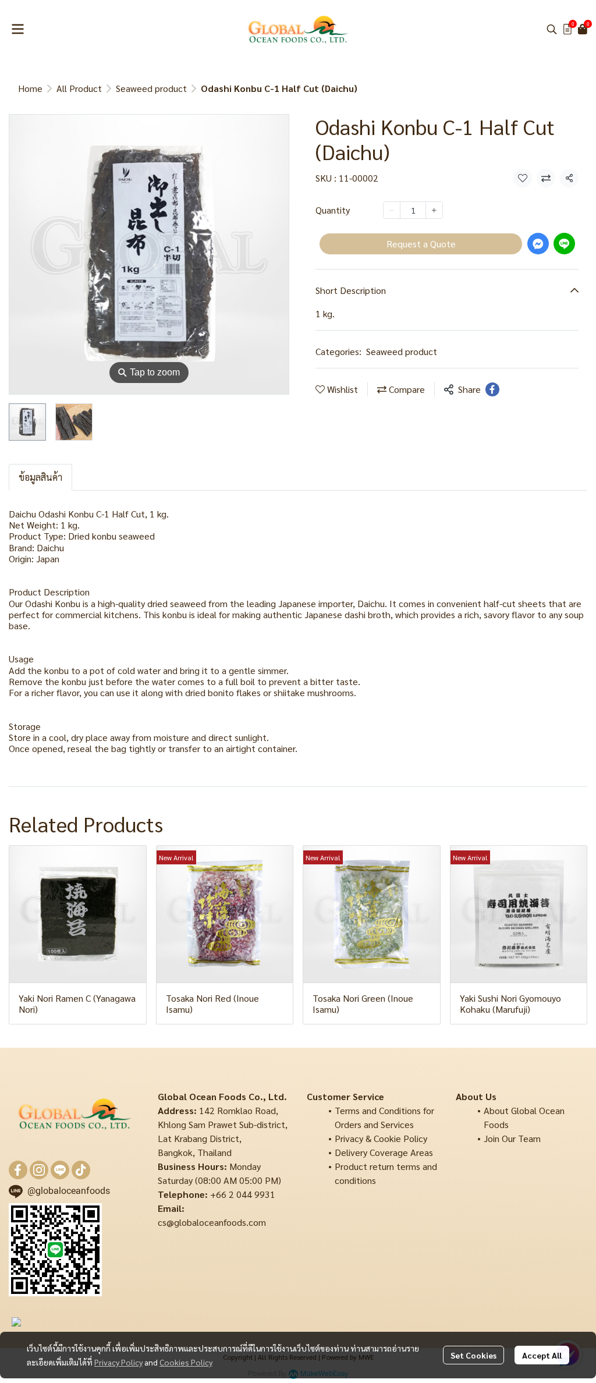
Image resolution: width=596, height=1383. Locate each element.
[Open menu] (17, 29)
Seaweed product (151, 88)
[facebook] (18, 1170)
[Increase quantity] (434, 210)
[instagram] (39, 1170)
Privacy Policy (118, 1362)
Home (30, 88)
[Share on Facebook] (492, 389)
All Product (79, 88)
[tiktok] (81, 1170)
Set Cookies (473, 1355)
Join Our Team (512, 1138)
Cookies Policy (185, 1362)
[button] (552, 29)
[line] (60, 1170)
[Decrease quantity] (392, 210)
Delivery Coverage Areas (384, 1152)
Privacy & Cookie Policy (381, 1138)
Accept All (542, 1355)
